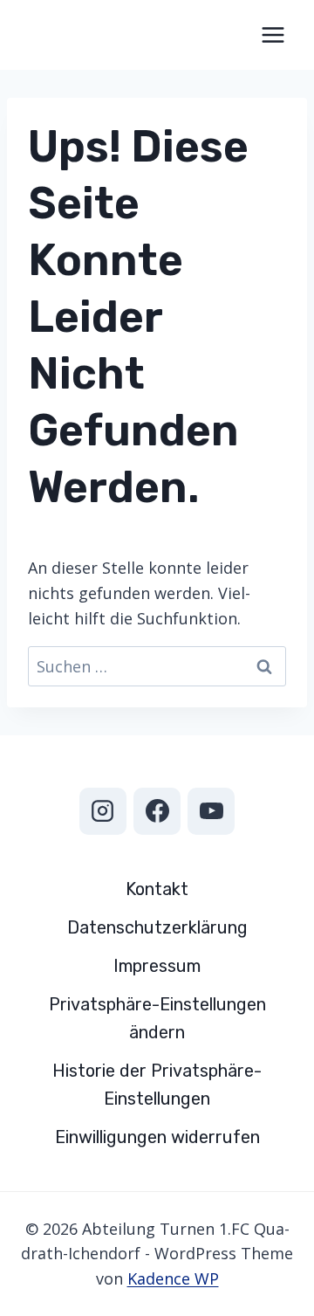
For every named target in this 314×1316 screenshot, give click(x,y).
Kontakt (157, 888)
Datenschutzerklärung (157, 927)
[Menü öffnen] (272, 34)
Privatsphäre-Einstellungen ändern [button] (157, 1018)
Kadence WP (173, 1278)
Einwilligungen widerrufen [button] (157, 1137)
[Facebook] (157, 811)
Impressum (157, 965)
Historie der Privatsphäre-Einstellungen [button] (157, 1084)
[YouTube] (211, 811)
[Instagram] (102, 811)
